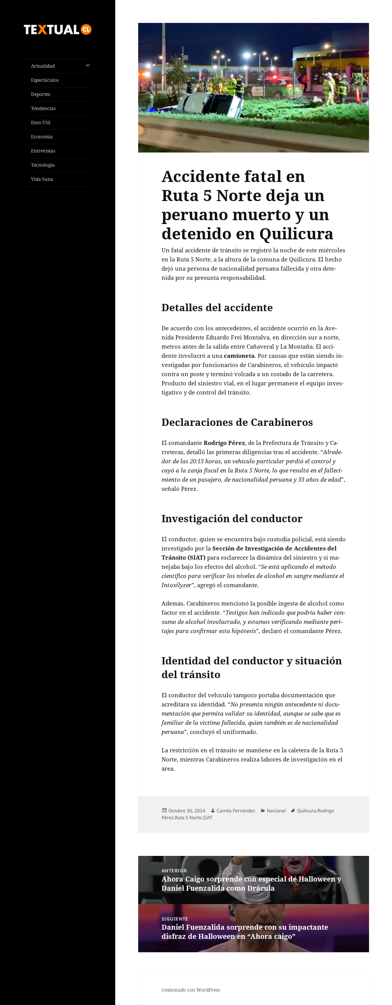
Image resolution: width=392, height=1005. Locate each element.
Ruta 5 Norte (188, 817)
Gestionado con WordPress (191, 990)
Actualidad (43, 66)
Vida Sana (42, 179)
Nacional (276, 810)
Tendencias (43, 108)
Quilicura (306, 810)
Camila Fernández (236, 810)
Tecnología (43, 165)
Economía (42, 136)
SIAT (207, 817)
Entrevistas (43, 151)
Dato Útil (41, 122)
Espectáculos (45, 80)
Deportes (40, 94)
